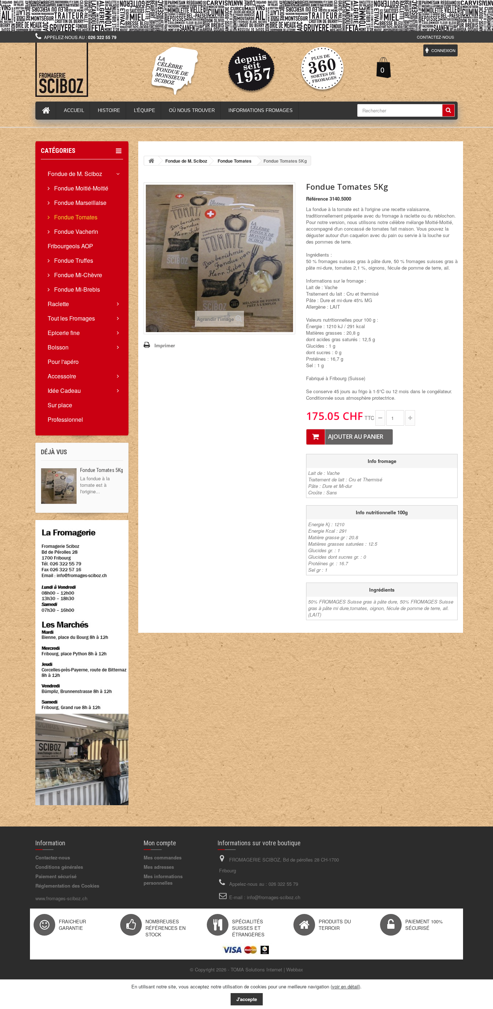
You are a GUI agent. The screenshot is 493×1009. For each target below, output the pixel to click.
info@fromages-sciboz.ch (273, 897)
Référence (317, 199)
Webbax (294, 969)
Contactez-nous (435, 37)
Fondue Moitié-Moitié (80, 188)
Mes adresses (159, 866)
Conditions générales (59, 866)
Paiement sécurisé (56, 876)
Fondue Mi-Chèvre (77, 275)
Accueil (74, 110)
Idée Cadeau (64, 390)
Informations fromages (260, 110)
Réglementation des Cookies (67, 885)
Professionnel (65, 419)
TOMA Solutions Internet (256, 969)
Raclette (58, 304)
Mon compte (160, 843)
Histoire (109, 110)
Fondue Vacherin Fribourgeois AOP (73, 238)
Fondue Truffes (73, 260)
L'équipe (144, 110)
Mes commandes (163, 857)
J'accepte (246, 999)
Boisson (58, 347)
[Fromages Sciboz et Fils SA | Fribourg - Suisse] (102, 70)
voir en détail (345, 986)
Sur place (60, 405)
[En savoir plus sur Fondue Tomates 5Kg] (59, 486)
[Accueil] (46, 111)
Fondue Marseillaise (79, 202)
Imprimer (164, 345)
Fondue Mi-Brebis (76, 289)
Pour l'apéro (63, 361)
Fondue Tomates (75, 217)
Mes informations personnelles (163, 879)
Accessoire (62, 376)
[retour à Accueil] (151, 160)
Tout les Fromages (71, 318)
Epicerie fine (64, 333)
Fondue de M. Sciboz (75, 173)
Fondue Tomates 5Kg (101, 470)
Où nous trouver (192, 110)
